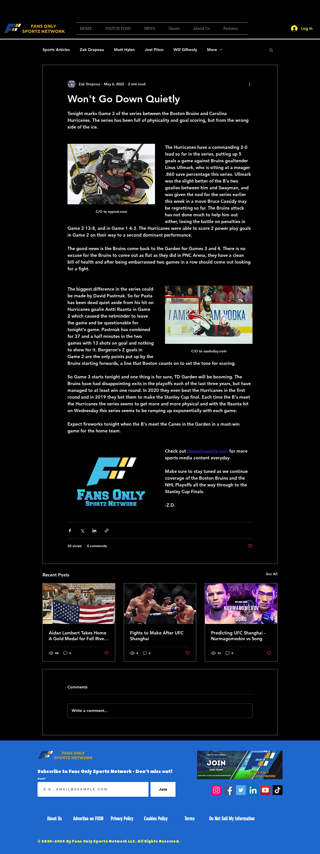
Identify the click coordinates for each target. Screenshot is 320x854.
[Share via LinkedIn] (94, 530)
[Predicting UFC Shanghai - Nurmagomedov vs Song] (241, 603)
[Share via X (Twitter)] (82, 530)
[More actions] (249, 84)
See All (272, 574)
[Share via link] (106, 530)
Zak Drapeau (92, 49)
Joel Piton (154, 49)
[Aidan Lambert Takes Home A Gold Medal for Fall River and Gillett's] (79, 603)
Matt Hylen (124, 49)
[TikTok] (277, 790)
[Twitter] (241, 790)
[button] (121, 29)
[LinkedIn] (253, 790)
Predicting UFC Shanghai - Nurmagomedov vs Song (238, 635)
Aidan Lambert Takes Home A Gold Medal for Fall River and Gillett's (77, 635)
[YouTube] (265, 790)
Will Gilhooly (185, 49)
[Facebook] (229, 790)
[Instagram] (216, 790)
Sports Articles (56, 49)
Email (41, 778)
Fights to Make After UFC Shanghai (157, 635)
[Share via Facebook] (70, 530)
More (212, 49)
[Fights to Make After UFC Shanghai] (160, 603)
